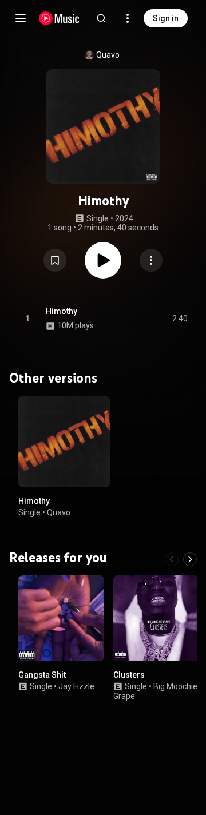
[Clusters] (156, 618)
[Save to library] (55, 260)
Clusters (129, 674)
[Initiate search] (101, 18)
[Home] (59, 18)
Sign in (166, 18)
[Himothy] (64, 441)
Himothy (61, 311)
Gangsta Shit (42, 674)
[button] (54, 260)
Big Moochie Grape (155, 690)
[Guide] (20, 18)
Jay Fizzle (76, 685)
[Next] (190, 559)
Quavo (108, 54)
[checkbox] (180, 318)
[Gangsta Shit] (61, 618)
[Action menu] (151, 260)
